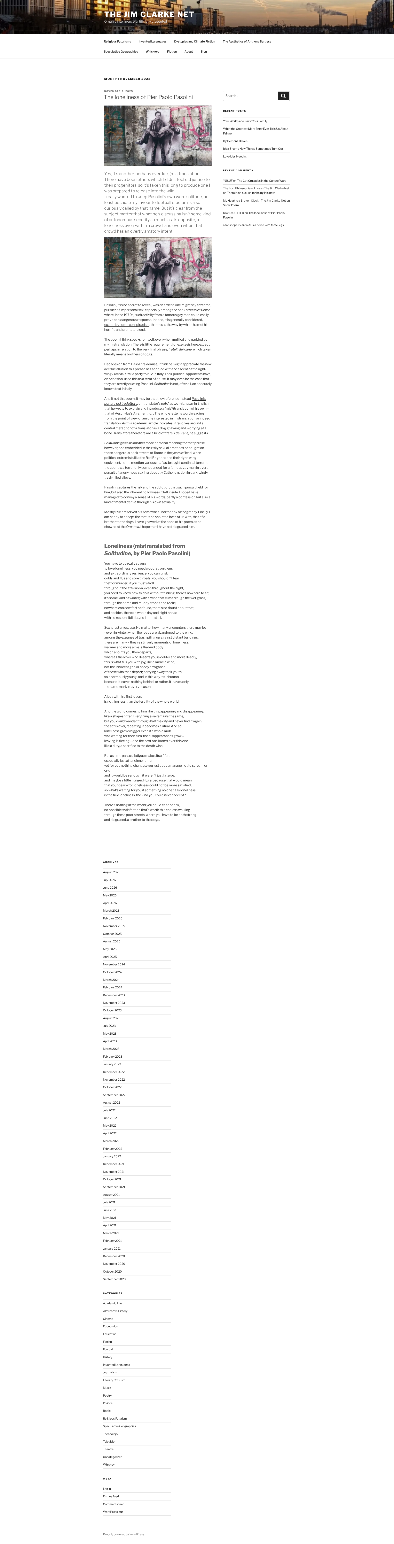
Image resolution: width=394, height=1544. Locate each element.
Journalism (110, 1372)
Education (109, 1334)
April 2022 (110, 1133)
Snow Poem (231, 205)
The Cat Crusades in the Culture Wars (261, 180)
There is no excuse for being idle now (251, 192)
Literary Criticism (114, 1380)
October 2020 (112, 1271)
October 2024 (112, 972)
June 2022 (110, 1118)
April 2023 (110, 1041)
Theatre (108, 1449)
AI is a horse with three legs (266, 225)
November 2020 (114, 1263)
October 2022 (112, 1087)
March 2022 (111, 1141)
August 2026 (111, 872)
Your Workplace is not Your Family (245, 121)
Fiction (172, 51)
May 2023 (110, 1033)
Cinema (108, 1318)
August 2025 (111, 941)
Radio (107, 1410)
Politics (107, 1403)
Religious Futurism (115, 1418)
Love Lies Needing (235, 156)
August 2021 (111, 1194)
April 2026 (110, 903)
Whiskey (109, 1464)
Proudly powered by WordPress (123, 1534)
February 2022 (112, 1148)
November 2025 (114, 926)
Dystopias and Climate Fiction (194, 41)
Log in (107, 1488)
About (188, 51)
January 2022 (112, 1156)
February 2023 (112, 1056)
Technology (110, 1434)
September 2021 (114, 1187)
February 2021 (112, 1240)
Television (109, 1441)
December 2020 (114, 1256)
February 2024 (112, 987)
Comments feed (113, 1504)
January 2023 (112, 1064)
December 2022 (114, 1072)
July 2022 (109, 1110)
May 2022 (109, 1125)
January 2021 (112, 1248)
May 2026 (110, 895)
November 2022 (114, 1079)
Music (107, 1387)
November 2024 (114, 964)
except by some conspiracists (126, 325)
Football (108, 1349)
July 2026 (109, 880)
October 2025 (112, 933)
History (107, 1357)
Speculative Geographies (121, 51)
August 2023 (111, 1018)
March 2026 (111, 910)
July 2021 (109, 1202)
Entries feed (111, 1496)
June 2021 (110, 1210)
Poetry (107, 1395)
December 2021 (113, 1164)
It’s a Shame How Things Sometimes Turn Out (253, 148)
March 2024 (111, 979)
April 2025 (110, 956)
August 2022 (111, 1102)
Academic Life (112, 1303)
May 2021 (109, 1217)
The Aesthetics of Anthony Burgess (247, 41)
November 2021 (114, 1171)
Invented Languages (152, 41)
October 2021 (112, 1179)
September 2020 (114, 1279)
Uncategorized (112, 1457)
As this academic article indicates (147, 423)
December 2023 (114, 995)
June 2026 (110, 887)
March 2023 (111, 1048)
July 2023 (109, 1025)
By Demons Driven (235, 141)
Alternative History (115, 1311)
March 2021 (111, 1233)
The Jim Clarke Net (149, 14)
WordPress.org (113, 1511)
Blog (204, 51)
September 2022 (114, 1095)
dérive (131, 502)
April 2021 (109, 1225)
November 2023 (114, 1002)
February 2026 (112, 918)
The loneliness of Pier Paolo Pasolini (148, 97)
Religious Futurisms (117, 41)
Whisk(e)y (152, 51)
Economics (110, 1326)
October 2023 (112, 1010)
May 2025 (110, 949)
